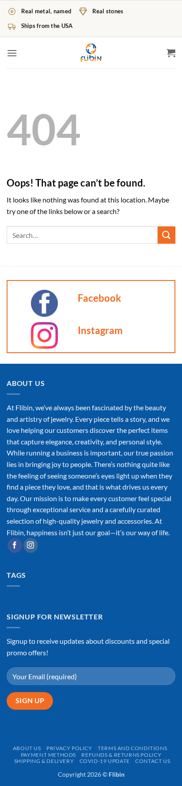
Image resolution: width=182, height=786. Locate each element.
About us (27, 748)
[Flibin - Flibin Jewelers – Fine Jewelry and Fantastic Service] (91, 52)
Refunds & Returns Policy (121, 754)
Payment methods (48, 754)
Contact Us (152, 761)
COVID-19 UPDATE (105, 761)
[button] (12, 53)
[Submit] (166, 235)
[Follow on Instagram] (30, 545)
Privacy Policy (69, 748)
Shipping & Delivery (44, 761)
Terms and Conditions (132, 748)
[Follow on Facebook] (15, 545)
